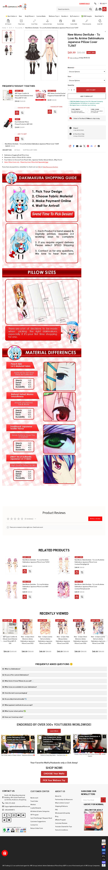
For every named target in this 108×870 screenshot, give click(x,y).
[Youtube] (18, 815)
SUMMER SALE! (84, 3)
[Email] (77, 146)
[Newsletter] (103, 799)
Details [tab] (17, 150)
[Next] (104, 639)
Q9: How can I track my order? (12, 717)
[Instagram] (13, 815)
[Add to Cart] (17, 139)
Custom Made (41, 16)
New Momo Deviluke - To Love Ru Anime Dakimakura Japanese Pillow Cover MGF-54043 (36, 586)
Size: (70, 76)
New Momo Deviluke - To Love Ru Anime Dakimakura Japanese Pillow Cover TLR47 (32, 144)
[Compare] (22, 113)
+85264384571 (10, 810)
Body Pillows (29, 16)
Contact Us (34, 825)
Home (4, 28)
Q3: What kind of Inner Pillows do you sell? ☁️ (18, 681)
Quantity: (71, 85)
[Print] (81, 146)
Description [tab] (7, 150)
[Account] (96, 9)
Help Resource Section (50, 167)
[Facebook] (74, 146)
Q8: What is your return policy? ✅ (14, 711)
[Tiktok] (99, 146)
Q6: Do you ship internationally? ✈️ (14, 699)
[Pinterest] (88, 146)
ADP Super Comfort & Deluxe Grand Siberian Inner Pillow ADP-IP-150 (24, 95)
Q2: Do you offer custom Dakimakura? (15, 675)
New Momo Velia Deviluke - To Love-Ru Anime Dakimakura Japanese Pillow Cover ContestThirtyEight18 (89, 562)
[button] (8, 22)
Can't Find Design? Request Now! (41, 818)
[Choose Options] (17, 113)
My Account (34, 798)
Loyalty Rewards (35, 808)
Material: (71, 68)
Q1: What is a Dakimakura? (11, 669)
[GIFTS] (100, 9)
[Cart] (104, 9)
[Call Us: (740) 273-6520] (95, 3)
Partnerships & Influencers (64, 799)
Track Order (34, 801)
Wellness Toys (53, 16)
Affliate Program (60, 820)
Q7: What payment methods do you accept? (17, 705)
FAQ (39, 167)
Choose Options (24, 108)
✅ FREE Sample (86, 16)
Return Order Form (36, 828)
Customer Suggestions (38, 821)
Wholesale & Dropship (62, 813)
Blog (56, 816)
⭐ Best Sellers (11, 16)
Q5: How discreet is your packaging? (14, 693)
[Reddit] (95, 146)
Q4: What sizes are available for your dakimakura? (19, 687)
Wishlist (33, 804)
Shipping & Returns (61, 806)
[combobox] (74, 9)
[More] (15, 16)
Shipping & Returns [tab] (30, 150)
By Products (74, 16)
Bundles (64, 16)
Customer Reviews (61, 823)
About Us (58, 796)
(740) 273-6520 (10, 803)
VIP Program (34, 815)
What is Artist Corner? (62, 803)
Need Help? (99, 16)
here (46, 162)
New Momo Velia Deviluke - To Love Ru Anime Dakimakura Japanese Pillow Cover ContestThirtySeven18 (89, 586)
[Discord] (91, 146)
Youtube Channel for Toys (63, 826)
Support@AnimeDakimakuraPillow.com (17, 806)
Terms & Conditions (61, 830)
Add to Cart (91, 90)
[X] (84, 146)
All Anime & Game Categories (39, 811)
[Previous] (4, 639)
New (20, 16)
